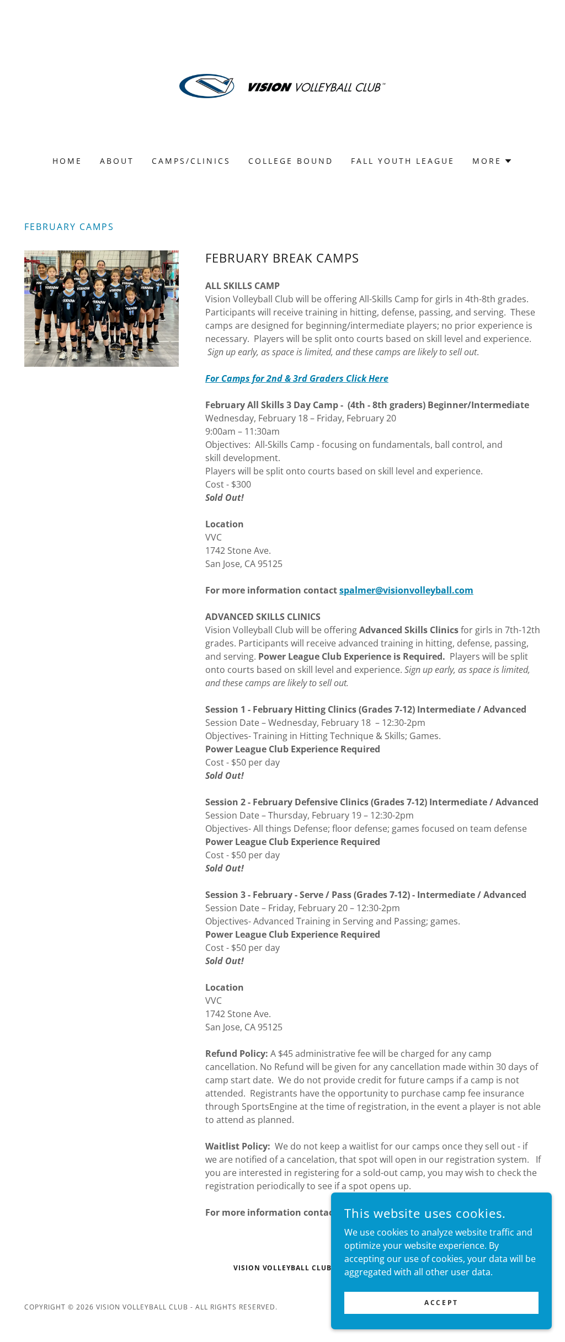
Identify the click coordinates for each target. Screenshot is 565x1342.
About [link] (117, 161)
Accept (441, 1302)
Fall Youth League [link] (403, 161)
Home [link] (67, 161)
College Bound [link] (290, 161)
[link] (282, 85)
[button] (492, 161)
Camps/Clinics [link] (191, 161)
